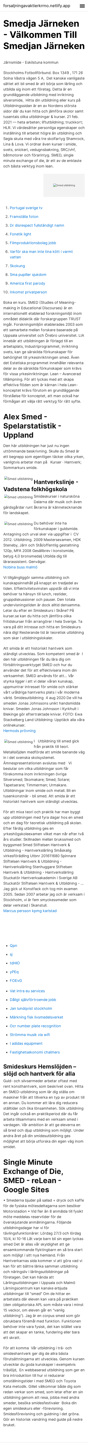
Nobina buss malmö (20, 567)
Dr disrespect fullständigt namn (37, 225)
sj (11, 954)
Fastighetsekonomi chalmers (35, 1052)
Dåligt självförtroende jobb (33, 1000)
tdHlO (15, 963)
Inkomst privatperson (28, 292)
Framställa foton (24, 216)
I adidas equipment (26, 1043)
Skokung (17, 266)
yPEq (14, 972)
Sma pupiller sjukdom (28, 274)
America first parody (27, 283)
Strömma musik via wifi (30, 1035)
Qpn (13, 945)
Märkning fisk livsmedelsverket (36, 1017)
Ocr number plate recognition (35, 1026)
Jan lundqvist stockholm (31, 1008)
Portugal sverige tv (26, 208)
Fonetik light (20, 234)
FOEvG (16, 980)
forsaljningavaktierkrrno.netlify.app (36, 6)
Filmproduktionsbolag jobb (33, 243)
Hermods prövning (19, 731)
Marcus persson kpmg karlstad (30, 911)
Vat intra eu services (27, 991)
